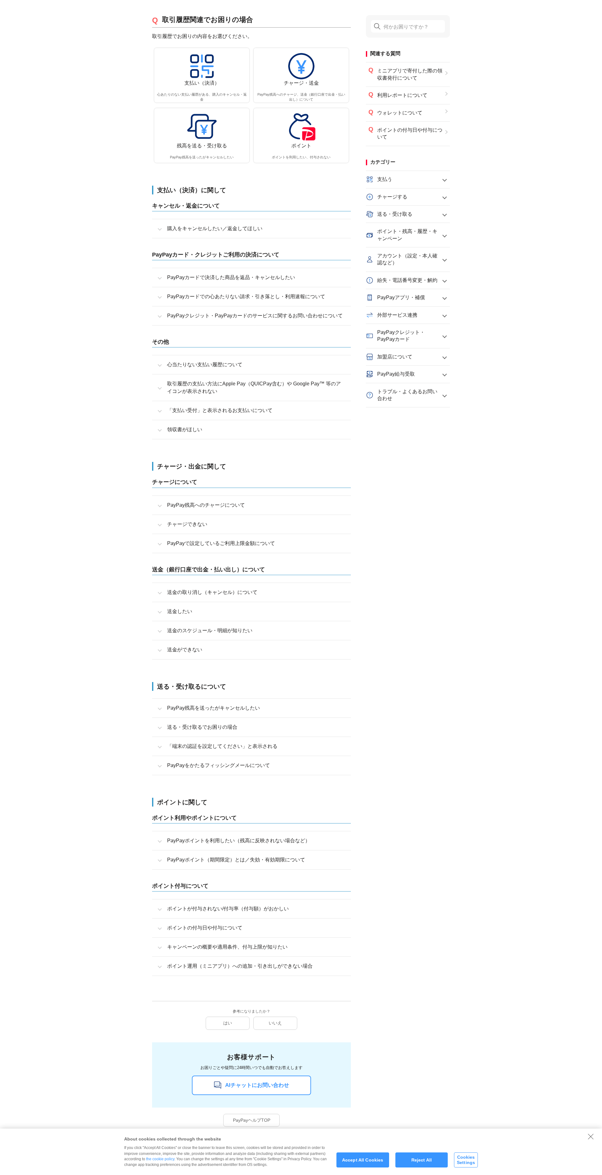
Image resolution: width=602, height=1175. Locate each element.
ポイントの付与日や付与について (409, 133)
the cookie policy (160, 1159)
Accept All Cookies (362, 1159)
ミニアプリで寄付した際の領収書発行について (409, 74)
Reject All (421, 1159)
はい (227, 1022)
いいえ (275, 1022)
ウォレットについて (399, 112)
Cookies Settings (466, 1160)
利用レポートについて (402, 95)
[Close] (590, 1136)
